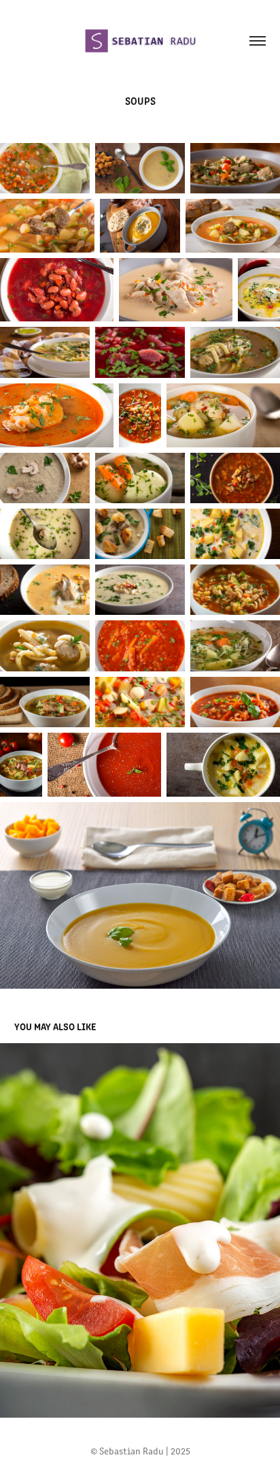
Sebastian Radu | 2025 (144, 1450)
